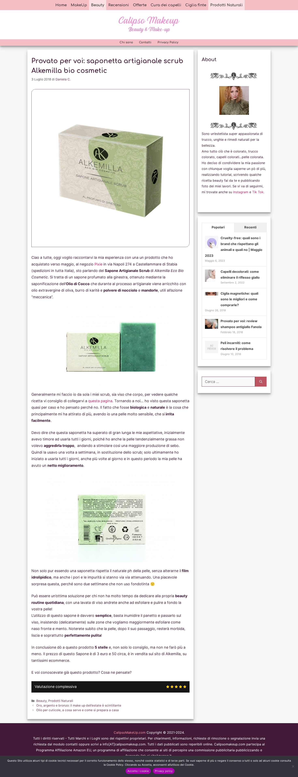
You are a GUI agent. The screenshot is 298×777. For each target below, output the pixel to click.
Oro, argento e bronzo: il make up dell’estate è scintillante (78, 705)
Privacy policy (164, 771)
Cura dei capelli (166, 5)
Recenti (250, 227)
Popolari (218, 227)
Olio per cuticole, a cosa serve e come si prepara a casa (77, 710)
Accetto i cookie (138, 771)
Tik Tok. (258, 192)
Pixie (98, 264)
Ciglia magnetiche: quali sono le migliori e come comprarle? (239, 299)
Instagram (240, 192)
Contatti (145, 42)
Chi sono (126, 42)
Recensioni (118, 5)
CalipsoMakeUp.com (130, 732)
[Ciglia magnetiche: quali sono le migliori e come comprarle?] (211, 294)
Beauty (97, 5)
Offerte (140, 5)
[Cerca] (261, 382)
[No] (293, 766)
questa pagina (100, 401)
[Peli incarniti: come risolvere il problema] (211, 353)
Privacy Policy (168, 42)
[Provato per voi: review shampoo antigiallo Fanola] (211, 328)
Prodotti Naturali (226, 5)
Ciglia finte (195, 5)
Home (61, 5)
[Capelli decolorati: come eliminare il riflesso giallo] (210, 281)
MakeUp (79, 5)
